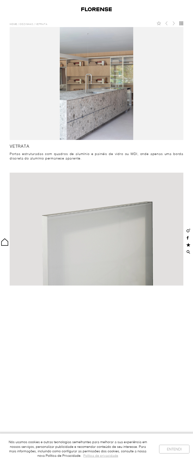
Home (13, 24)
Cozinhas (26, 24)
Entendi (174, 449)
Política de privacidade (100, 455)
